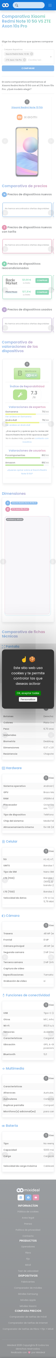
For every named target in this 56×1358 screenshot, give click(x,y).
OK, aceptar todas (28, 693)
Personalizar (28, 699)
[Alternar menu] (50, 5)
